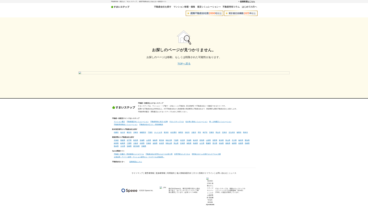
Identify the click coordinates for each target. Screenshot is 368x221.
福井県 (240, 140)
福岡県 (234, 143)
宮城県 (142, 140)
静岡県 (116, 143)
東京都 (161, 140)
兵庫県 (142, 143)
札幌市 (116, 132)
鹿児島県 (136, 146)
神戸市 (205, 132)
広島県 (182, 143)
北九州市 (232, 132)
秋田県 (135, 140)
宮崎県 (129, 146)
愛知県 (247, 140)
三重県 (129, 143)
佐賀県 (240, 143)
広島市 (224, 132)
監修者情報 (160, 173)
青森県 (122, 140)
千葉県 (176, 140)
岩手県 (129, 140)
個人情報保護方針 (184, 173)
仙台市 (122, 132)
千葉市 (150, 132)
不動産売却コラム (231, 6)
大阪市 (193, 132)
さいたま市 (158, 132)
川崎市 (135, 132)
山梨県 (208, 140)
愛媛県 (208, 143)
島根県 (195, 143)
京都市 (211, 132)
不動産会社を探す (162, 6)
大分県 (122, 146)
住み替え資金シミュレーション (196, 121)
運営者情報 (149, 173)
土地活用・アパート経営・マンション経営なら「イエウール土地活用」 (139, 157)
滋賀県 (155, 143)
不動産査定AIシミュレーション (138, 121)
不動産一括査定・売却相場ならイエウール (129, 154)
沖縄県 (143, 146)
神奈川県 (169, 140)
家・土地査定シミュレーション (220, 121)
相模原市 (143, 132)
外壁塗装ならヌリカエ (182, 154)
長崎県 (247, 143)
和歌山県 (169, 143)
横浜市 (129, 132)
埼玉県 (182, 140)
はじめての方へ (249, 6)
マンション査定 (119, 121)
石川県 (234, 140)
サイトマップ (137, 173)
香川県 (214, 143)
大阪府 (135, 143)
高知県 (221, 143)
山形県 (148, 140)
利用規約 (171, 173)
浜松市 (187, 132)
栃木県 (195, 140)
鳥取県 (189, 143)
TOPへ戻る (184, 63)
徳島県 (227, 143)
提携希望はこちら (247, 1)
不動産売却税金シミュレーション (126, 124)
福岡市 (239, 132)
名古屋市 (173, 132)
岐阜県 (122, 143)
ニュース (232, 173)
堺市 (199, 132)
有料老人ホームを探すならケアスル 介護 (206, 154)
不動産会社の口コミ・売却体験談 (151, 124)
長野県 (214, 140)
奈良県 (161, 143)
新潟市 (166, 132)
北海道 (116, 140)
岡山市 (218, 132)
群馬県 (202, 140)
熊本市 (245, 132)
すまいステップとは (176, 121)
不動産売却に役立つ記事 (159, 121)
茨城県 (189, 140)
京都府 (148, 143)
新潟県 (221, 140)
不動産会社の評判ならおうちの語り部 (159, 154)
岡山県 (176, 143)
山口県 (202, 143)
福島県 (155, 140)
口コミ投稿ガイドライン (203, 173)
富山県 (227, 140)
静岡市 (180, 132)
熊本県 (116, 146)
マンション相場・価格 (184, 6)
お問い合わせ (221, 173)
